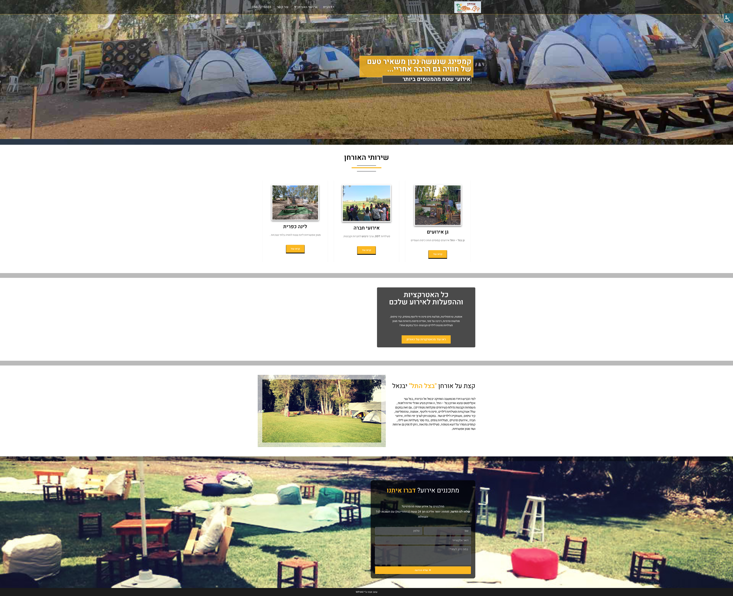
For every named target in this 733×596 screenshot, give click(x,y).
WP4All (359, 592)
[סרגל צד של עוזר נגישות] (728, 18)
